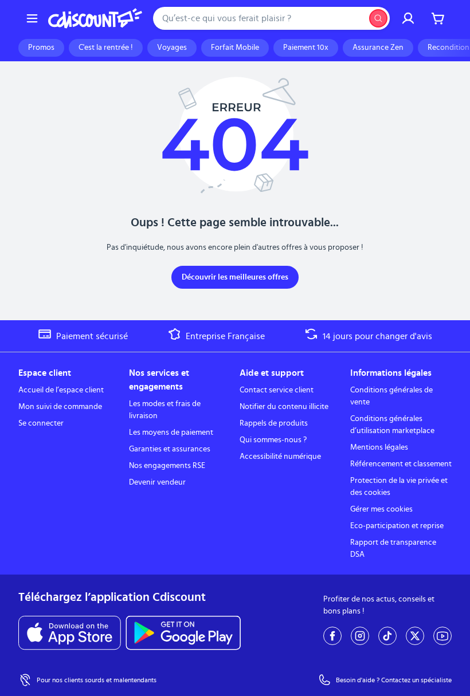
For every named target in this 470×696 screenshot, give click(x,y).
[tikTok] (387, 636)
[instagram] (360, 636)
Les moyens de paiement (171, 432)
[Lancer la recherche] (378, 18)
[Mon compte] (408, 18)
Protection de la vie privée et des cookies (399, 487)
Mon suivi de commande (60, 407)
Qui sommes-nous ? (273, 440)
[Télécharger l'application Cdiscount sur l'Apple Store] (69, 633)
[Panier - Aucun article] (438, 18)
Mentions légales (379, 447)
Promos (41, 48)
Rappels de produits (274, 423)
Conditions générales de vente (391, 396)
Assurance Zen (378, 48)
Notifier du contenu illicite (284, 407)
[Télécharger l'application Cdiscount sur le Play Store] (183, 633)
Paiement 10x (305, 48)
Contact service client (277, 390)
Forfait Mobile (235, 48)
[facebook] (332, 636)
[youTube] (442, 636)
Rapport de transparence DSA (393, 548)
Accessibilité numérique (280, 457)
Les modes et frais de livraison (165, 410)
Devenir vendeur (157, 482)
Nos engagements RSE (167, 466)
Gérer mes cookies (381, 509)
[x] (415, 636)
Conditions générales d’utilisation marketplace (392, 425)
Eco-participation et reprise (397, 526)
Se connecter (41, 423)
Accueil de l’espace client (61, 390)
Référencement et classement (401, 464)
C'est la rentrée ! (106, 48)
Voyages (172, 48)
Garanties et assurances (169, 449)
